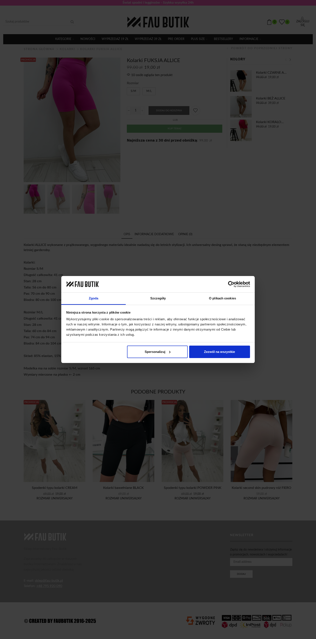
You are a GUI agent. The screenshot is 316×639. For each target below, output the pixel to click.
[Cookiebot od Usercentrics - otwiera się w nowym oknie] (231, 284)
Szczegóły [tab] (158, 298)
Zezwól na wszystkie (219, 352)
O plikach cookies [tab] (222, 298)
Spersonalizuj (155, 352)
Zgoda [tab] (93, 298)
